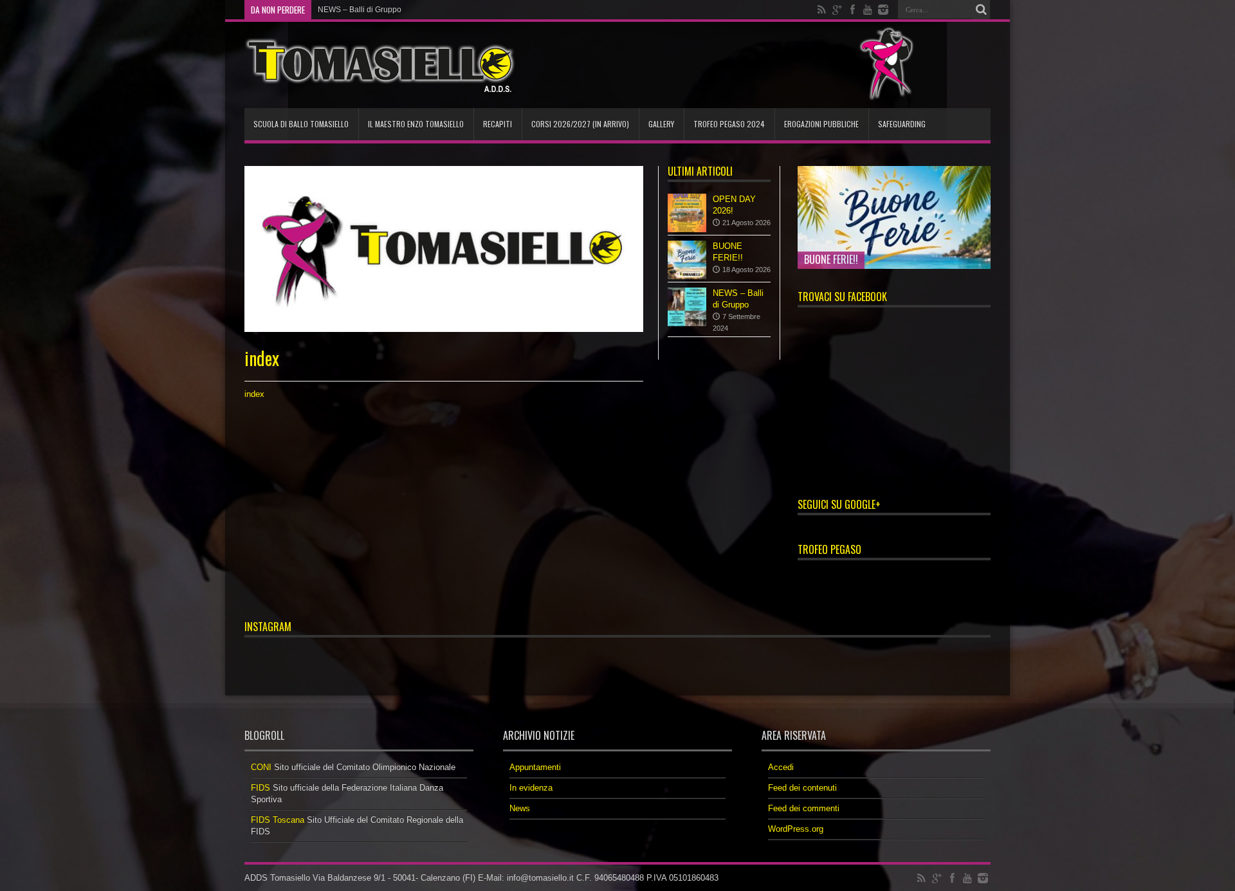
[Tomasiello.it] (379, 65)
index (254, 394)
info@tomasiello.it (540, 878)
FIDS (260, 788)
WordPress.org (795, 829)
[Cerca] (981, 9)
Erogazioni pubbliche (821, 123)
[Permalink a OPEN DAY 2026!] (687, 213)
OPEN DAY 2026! (348, 9)
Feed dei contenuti (802, 788)
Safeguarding (902, 123)
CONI (261, 767)
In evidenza (531, 788)
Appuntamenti (535, 767)
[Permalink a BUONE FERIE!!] (687, 260)
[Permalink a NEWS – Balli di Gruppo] (687, 307)
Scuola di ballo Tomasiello (301, 123)
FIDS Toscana (277, 820)
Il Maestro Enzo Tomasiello (416, 123)
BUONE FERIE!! (831, 259)
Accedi (781, 767)
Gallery (661, 123)
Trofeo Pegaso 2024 (729, 123)
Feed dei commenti (803, 808)
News (519, 808)
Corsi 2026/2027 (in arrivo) (580, 123)
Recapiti (497, 123)
